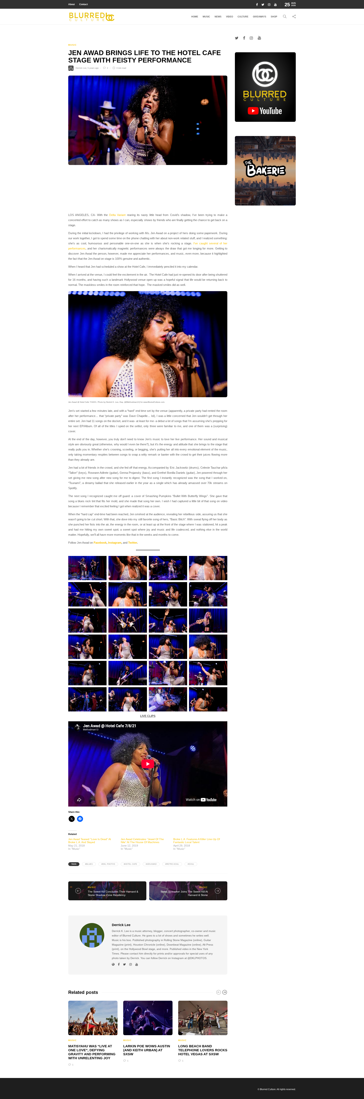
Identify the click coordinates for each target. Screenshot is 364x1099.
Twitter (132, 542)
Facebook (100, 542)
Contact (83, 4)
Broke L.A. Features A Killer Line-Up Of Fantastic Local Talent (196, 840)
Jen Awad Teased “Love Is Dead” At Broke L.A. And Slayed (89, 840)
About (71, 4)
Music (206, 16)
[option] (92, 1033)
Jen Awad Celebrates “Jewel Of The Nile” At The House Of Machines (142, 840)
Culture (243, 16)
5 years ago (93, 68)
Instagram (114, 542)
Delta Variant (117, 215)
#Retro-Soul (172, 864)
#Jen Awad (151, 864)
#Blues (89, 864)
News (218, 16)
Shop (274, 16)
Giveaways (259, 16)
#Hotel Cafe (130, 864)
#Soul (191, 864)
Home (194, 16)
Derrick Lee (81, 68)
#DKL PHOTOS (108, 864)
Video (229, 16)
